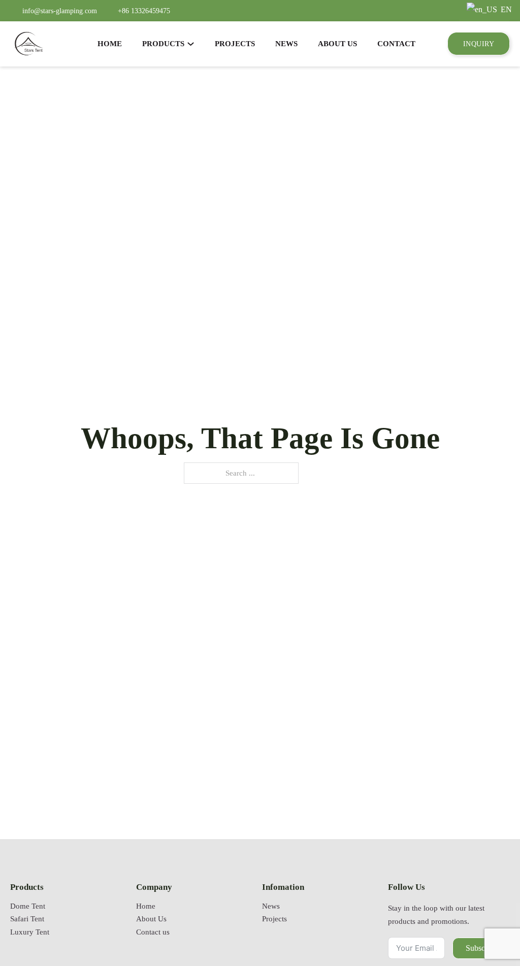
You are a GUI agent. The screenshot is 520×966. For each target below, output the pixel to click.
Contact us (153, 932)
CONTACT (396, 44)
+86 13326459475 (144, 11)
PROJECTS (235, 44)
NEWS (286, 44)
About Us (151, 919)
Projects (274, 919)
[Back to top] (487, 928)
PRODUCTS (163, 44)
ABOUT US (337, 44)
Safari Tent (27, 919)
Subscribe (481, 948)
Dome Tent (27, 906)
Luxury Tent (29, 932)
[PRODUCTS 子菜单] (190, 44)
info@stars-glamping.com (59, 11)
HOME (110, 44)
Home (145, 906)
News (271, 906)
